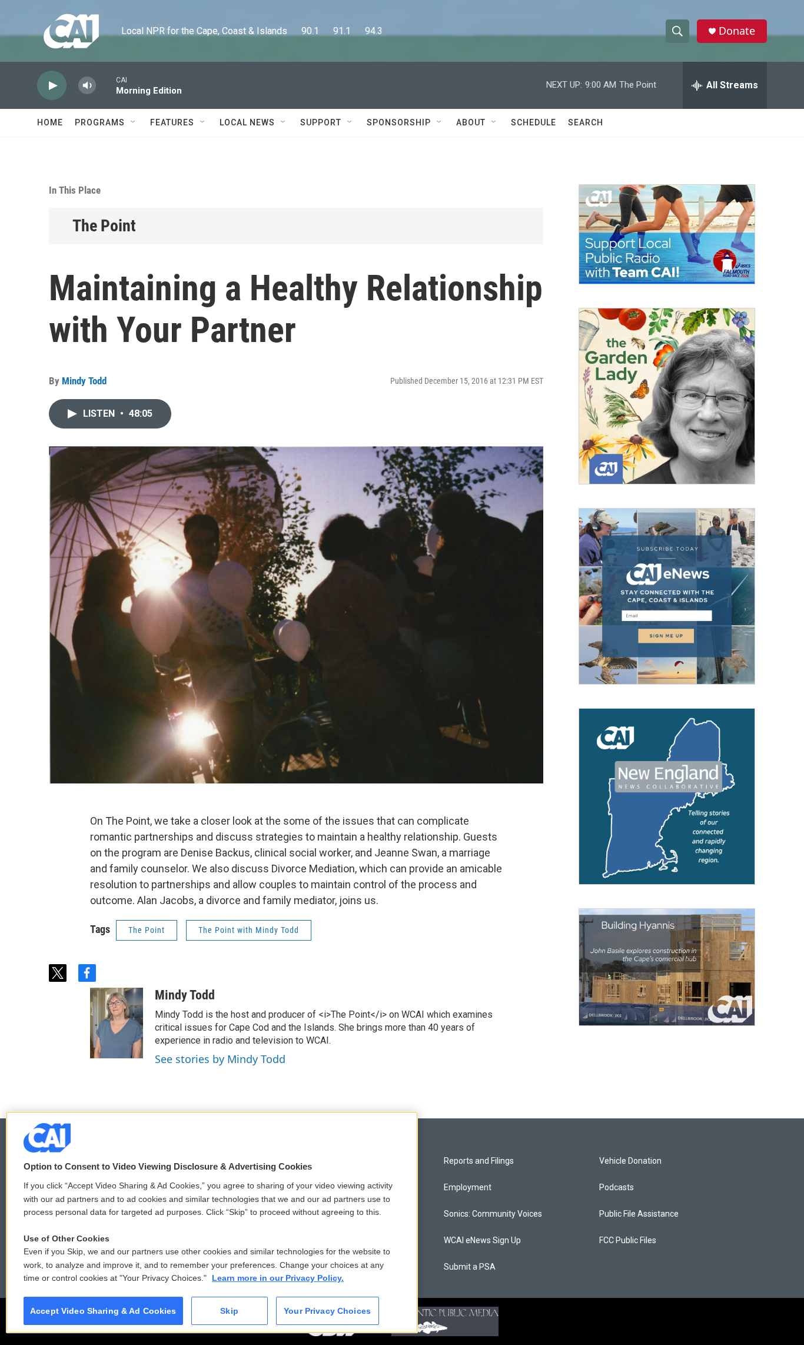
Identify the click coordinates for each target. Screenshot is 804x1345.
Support (320, 122)
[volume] (87, 85)
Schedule (533, 122)
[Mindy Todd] (116, 1023)
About (471, 122)
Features (172, 122)
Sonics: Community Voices (493, 1214)
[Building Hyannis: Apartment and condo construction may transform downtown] (667, 967)
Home (50, 122)
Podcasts (616, 1187)
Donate (737, 31)
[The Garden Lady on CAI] (667, 396)
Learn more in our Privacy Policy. (278, 1278)
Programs (100, 122)
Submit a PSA (470, 1267)
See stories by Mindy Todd (220, 1059)
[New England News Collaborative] (667, 796)
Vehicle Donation (630, 1161)
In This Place (75, 190)
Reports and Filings (479, 1161)
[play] (51, 85)
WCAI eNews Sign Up (482, 1240)
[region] (212, 1222)
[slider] (106, 85)
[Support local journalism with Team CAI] (667, 234)
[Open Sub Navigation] (133, 122)
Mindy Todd (84, 381)
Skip (229, 1311)
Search (585, 122)
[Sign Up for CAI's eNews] (667, 596)
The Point (104, 225)
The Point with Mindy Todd (248, 930)
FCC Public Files (627, 1240)
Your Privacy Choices (327, 1311)
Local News (247, 122)
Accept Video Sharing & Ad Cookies (103, 1311)
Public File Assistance (639, 1214)
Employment (467, 1187)
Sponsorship (399, 122)
